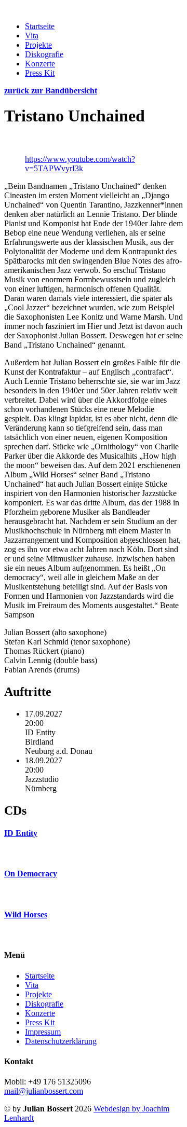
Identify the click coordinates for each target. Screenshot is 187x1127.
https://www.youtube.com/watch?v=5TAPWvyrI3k (80, 164)
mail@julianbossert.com (43, 1091)
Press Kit (40, 72)
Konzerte (40, 63)
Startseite (40, 26)
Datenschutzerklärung (61, 1041)
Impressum (43, 1031)
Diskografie (44, 54)
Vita (31, 35)
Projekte (38, 44)
